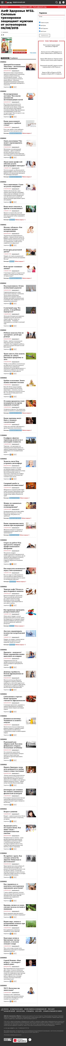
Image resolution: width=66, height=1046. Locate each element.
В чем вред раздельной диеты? (13, 251)
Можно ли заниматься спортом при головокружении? (12, 505)
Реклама (6, 1009)
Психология (13, 581)
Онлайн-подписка (19, 50)
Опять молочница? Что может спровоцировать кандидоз (13, 143)
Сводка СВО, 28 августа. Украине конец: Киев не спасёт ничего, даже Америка (51, 59)
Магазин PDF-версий (9, 1011)
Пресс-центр (51, 1009)
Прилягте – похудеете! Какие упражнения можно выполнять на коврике (14, 654)
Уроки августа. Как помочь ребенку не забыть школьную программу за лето (14, 356)
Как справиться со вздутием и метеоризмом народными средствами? (14, 886)
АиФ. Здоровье (44, 28)
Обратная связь (20, 1011)
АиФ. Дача (43, 25)
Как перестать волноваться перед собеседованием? (14, 569)
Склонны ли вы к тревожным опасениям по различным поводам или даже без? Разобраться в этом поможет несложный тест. (14, 997)
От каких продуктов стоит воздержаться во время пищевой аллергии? (14, 403)
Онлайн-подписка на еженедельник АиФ (35, 1009)
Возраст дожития (10, 811)
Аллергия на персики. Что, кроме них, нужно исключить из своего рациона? (14, 409)
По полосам (5, 58)
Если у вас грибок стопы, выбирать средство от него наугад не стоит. (13, 130)
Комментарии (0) (15, 70)
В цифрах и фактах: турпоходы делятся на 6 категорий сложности (13, 440)
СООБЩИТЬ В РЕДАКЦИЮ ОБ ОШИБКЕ (52, 1011)
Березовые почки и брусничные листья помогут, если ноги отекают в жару (11, 941)
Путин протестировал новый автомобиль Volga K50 (51, 45)
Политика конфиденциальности (12, 1035)
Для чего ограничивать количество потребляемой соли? (14, 633)
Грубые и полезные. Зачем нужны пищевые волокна (14, 381)
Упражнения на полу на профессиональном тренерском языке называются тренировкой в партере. (13, 663)
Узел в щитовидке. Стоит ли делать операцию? (13, 185)
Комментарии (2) (15, 593)
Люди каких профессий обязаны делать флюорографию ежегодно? (14, 164)
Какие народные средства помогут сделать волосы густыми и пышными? (14, 914)
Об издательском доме (16, 1009)
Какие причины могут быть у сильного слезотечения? (12, 420)
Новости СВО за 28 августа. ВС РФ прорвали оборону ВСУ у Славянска (51, 73)
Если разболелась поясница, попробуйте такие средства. (12, 930)
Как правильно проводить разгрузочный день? (14, 611)
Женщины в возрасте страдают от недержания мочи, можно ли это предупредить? (13, 531)
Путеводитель (30, 1011)
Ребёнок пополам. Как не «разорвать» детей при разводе (14, 335)
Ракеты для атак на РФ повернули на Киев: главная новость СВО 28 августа (51, 52)
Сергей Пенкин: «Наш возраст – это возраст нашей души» (12, 962)
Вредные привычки (14, 498)
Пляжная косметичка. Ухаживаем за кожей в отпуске (12, 720)
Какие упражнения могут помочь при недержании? (14, 524)
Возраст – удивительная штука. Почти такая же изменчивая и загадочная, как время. (14, 817)
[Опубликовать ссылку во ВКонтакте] (10, 87)
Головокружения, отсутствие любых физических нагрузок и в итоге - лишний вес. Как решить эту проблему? (14, 514)
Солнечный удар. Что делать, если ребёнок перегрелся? (12, 310)
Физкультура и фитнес (15, 518)
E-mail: (40, 16)
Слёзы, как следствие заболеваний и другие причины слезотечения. (14, 427)
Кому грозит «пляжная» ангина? (13, 267)
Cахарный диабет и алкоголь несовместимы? (14, 484)
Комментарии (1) (15, 290)
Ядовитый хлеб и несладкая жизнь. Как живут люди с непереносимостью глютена (12, 829)
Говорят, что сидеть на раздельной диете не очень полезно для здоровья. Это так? (14, 257)
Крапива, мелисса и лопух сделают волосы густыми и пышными (14, 907)
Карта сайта (38, 1011)
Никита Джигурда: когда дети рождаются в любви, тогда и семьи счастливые (14, 769)
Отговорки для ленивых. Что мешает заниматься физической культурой (13, 791)
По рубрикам (14, 58)
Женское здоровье (14, 535)
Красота (12, 261)
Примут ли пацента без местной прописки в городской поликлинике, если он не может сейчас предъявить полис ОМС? (14, 215)
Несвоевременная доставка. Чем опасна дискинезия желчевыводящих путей (13, 97)
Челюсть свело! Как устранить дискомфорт (13, 462)
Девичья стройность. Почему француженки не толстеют (13, 674)
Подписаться (44, 35)
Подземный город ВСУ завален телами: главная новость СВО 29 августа (51, 66)
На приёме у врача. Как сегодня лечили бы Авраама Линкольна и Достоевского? (13, 859)
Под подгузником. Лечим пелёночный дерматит (14, 287)
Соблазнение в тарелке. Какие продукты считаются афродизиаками (14, 698)
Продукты (12, 644)
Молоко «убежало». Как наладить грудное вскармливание (13, 229)
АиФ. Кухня (43, 31)
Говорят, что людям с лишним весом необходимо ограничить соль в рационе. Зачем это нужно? (14, 641)
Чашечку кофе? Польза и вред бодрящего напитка (13, 590)
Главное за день (45, 22)
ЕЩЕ (15, 87)
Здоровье (12, 219)
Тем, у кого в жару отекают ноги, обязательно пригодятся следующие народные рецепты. (14, 949)
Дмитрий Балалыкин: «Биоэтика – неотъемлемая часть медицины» (14, 66)
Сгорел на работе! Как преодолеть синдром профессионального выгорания (12, 545)
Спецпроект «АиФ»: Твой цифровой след (33, 7)
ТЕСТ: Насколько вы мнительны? (12, 989)
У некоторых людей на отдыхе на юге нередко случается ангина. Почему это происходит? (14, 274)
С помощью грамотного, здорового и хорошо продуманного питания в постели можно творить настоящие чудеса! (14, 707)
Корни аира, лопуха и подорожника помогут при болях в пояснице (14, 923)
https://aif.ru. (35, 1032)
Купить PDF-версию (20, 52)
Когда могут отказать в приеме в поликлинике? (13, 207)
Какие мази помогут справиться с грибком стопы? (12, 123)
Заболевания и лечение (15, 133)
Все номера (33, 52)
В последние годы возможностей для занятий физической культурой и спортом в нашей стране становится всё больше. (14, 800)
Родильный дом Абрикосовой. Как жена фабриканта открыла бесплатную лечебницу (13, 745)
